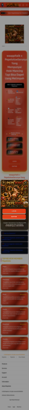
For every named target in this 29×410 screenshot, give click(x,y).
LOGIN (14, 211)
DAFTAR (14, 216)
